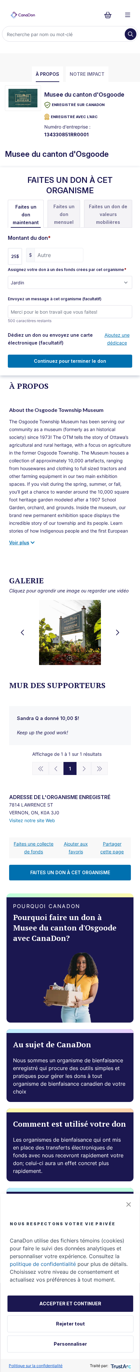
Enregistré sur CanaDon (78, 104)
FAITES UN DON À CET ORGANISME (70, 872)
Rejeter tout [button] (70, 1323)
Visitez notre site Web (32, 820)
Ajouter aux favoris (76, 847)
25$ (15, 256)
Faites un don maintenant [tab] (26, 214)
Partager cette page (112, 847)
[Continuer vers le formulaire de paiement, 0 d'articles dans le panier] (110, 15)
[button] (128, 1204)
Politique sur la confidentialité (36, 1365)
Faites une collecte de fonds (33, 847)
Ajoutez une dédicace (117, 339)
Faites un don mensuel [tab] (64, 214)
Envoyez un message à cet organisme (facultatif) (55, 299)
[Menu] (127, 15)
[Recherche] (130, 34)
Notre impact (87, 74)
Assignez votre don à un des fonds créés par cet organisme (67, 269)
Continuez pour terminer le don (70, 361)
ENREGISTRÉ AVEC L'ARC (74, 117)
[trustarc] (120, 1365)
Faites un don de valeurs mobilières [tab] (108, 214)
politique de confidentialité (43, 1264)
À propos (47, 74)
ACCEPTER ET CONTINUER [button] (70, 1303)
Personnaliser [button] (70, 1344)
